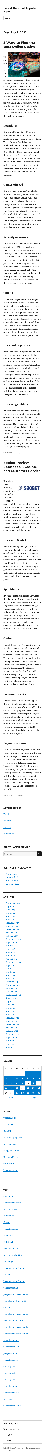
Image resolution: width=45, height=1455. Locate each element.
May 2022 (10, 1008)
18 (6, 1088)
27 (17, 1093)
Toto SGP (7, 1435)
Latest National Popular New (13, 1448)
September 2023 (13, 962)
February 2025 (12, 923)
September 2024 (13, 939)
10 (39, 1078)
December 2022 (13, 985)
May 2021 (10, 1047)
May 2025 (10, 913)
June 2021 (10, 1044)
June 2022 (10, 1005)
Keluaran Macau (10, 1157)
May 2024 (10, 952)
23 (33, 1088)
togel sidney (9, 1399)
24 (39, 1088)
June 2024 (10, 949)
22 (28, 1088)
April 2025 (10, 916)
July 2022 (10, 1001)
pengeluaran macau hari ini (15, 1327)
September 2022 (13, 995)
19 (12, 1088)
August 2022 (11, 998)
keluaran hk (8, 834)
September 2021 (13, 1034)
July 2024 (10, 946)
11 (6, 1083)
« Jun (11, 1098)
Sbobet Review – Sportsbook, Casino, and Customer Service (22, 467)
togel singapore (10, 1144)
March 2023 (11, 978)
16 (33, 1083)
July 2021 (10, 1041)
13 (17, 1083)
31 (39, 1093)
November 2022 (13, 988)
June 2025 (10, 910)
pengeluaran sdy (11, 1340)
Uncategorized (19, 453)
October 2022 (12, 991)
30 (33, 1093)
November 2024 (13, 932)
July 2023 (10, 969)
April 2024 (10, 955)
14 (22, 1083)
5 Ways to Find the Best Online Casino (19, 45)
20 (17, 1088)
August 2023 (11, 965)
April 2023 (10, 975)
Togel (6, 814)
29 (28, 1093)
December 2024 (13, 929)
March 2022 (11, 1014)
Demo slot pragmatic (13, 1137)
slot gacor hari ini (11, 1150)
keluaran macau (10, 1170)
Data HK (7, 821)
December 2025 (13, 903)
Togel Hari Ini (9, 1118)
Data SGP (7, 1131)
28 (22, 1093)
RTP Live (7, 827)
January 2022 (12, 1021)
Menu (7, 18)
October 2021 (12, 1031)
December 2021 (13, 1024)
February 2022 (12, 1018)
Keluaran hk (9, 1124)
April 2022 (10, 1011)
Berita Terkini (12, 880)
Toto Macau (8, 1164)
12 (12, 1083)
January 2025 (12, 926)
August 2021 (11, 1037)
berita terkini (12, 877)
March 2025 (11, 919)
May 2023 (10, 972)
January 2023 (12, 982)
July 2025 (10, 906)
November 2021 (13, 1027)
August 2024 (11, 942)
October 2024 (12, 936)
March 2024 (11, 959)
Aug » (34, 1098)
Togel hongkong (11, 1429)
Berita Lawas (11, 874)
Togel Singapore (10, 1423)
